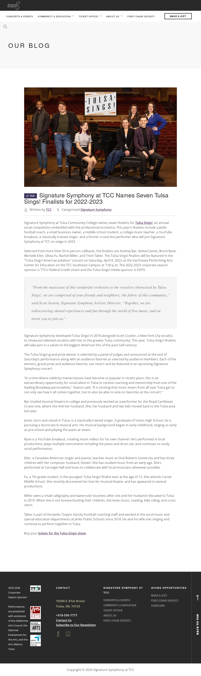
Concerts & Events (19, 16)
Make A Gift (178, 16)
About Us (112, 16)
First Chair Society (141, 16)
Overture (158, 605)
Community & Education (54, 16)
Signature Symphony (96, 209)
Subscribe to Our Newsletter (76, 625)
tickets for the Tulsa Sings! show (62, 533)
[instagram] (68, 634)
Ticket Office (88, 16)
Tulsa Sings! (144, 223)
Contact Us (63, 620)
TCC (49, 209)
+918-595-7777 (66, 615)
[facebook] (58, 634)
